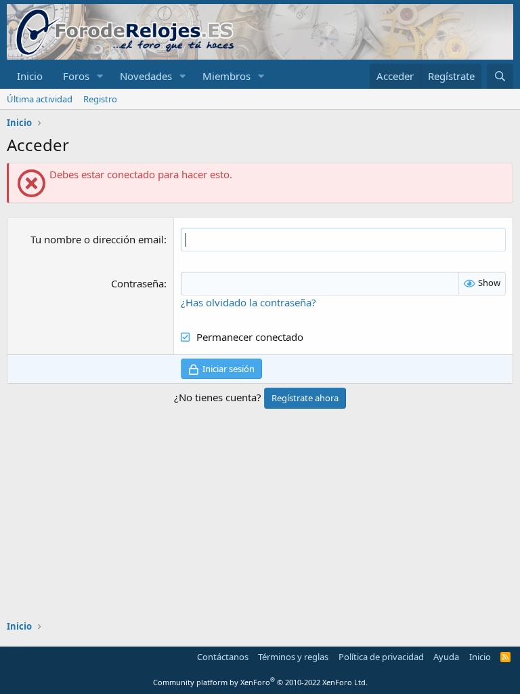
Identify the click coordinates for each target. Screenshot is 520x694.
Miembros (226, 76)
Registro (100, 99)
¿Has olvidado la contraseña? (248, 302)
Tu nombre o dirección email (97, 239)
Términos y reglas (293, 657)
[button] (100, 76)
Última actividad (39, 99)
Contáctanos (222, 657)
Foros (76, 76)
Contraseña (137, 283)
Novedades (146, 76)
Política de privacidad (381, 657)
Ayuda (446, 657)
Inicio (30, 76)
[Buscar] (500, 76)
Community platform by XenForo (260, 682)
